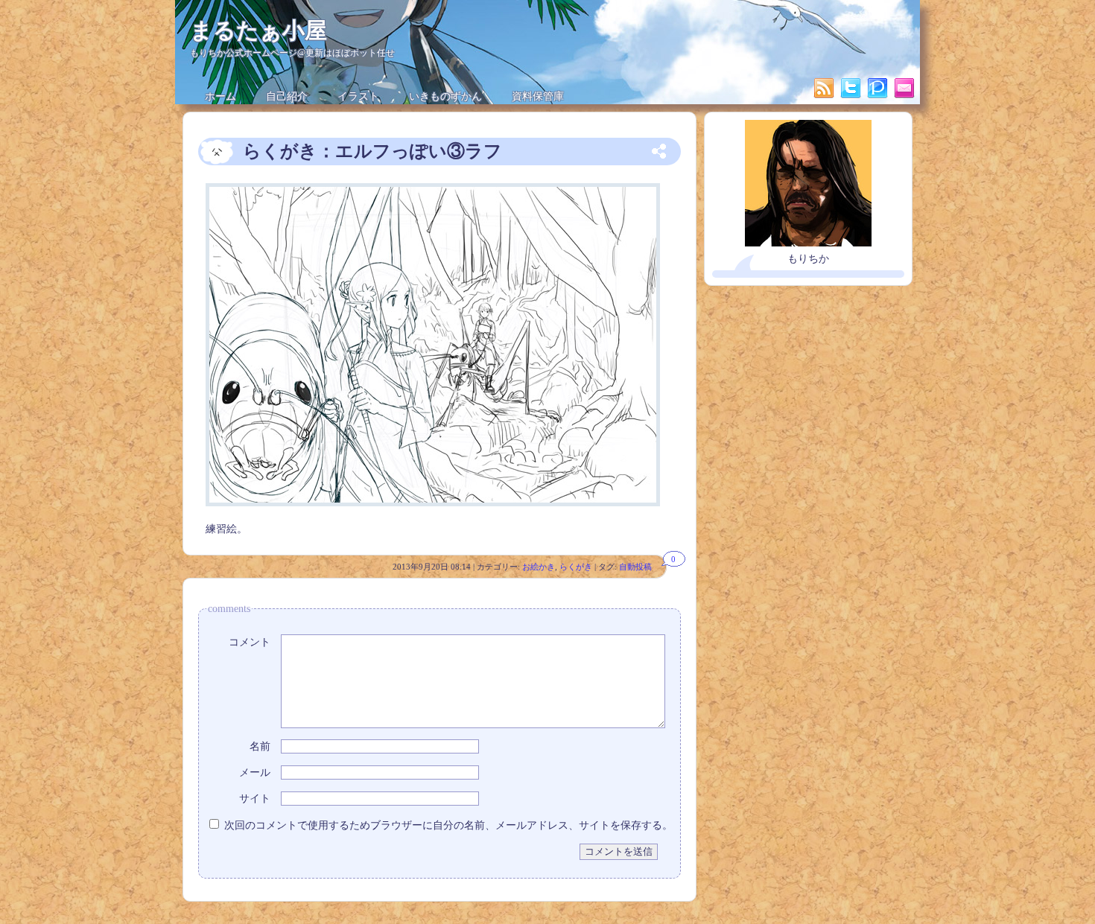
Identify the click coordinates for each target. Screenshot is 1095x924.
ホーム (220, 96)
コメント (249, 642)
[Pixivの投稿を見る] (879, 96)
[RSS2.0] (825, 96)
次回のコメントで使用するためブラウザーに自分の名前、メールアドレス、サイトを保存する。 (448, 825)
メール (254, 772)
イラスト (358, 96)
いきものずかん (445, 96)
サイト (254, 798)
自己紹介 (287, 96)
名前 (260, 746)
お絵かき (538, 566)
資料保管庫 (538, 96)
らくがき (575, 566)
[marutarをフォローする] (852, 96)
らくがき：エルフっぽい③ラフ (372, 151)
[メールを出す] (904, 96)
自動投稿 (635, 566)
